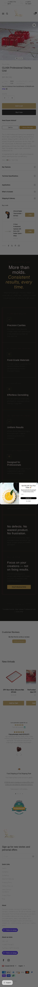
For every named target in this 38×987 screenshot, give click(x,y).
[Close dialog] (37, 483)
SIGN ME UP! (28, 498)
